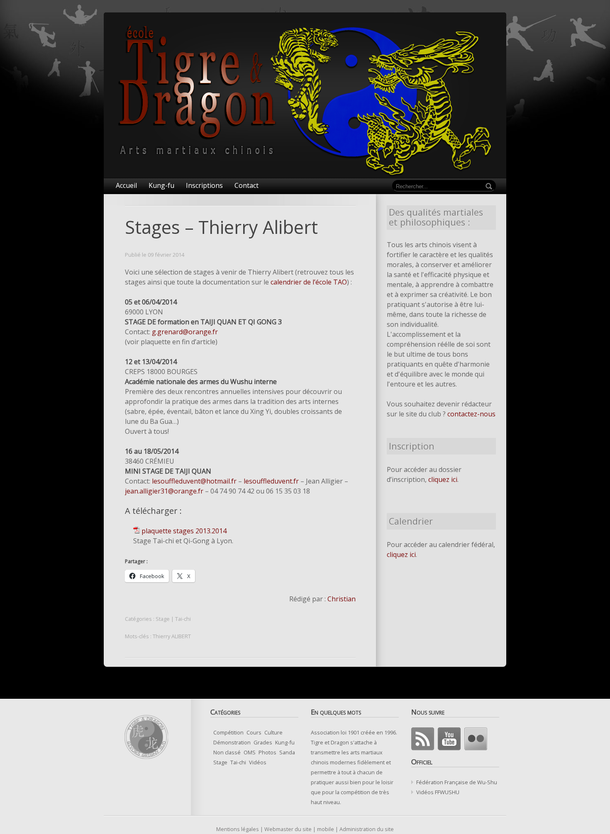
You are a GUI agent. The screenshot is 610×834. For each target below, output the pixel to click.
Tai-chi (183, 618)
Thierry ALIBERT (172, 636)
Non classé (227, 752)
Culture (273, 732)
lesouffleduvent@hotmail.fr (194, 481)
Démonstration (232, 742)
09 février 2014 (166, 254)
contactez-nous (471, 413)
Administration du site (366, 829)
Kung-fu (285, 742)
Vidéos (257, 762)
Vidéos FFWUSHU (437, 792)
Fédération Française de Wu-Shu (456, 782)
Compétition (228, 732)
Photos (267, 752)
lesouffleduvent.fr (271, 481)
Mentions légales (237, 829)
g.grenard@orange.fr (185, 331)
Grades (263, 742)
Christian (341, 598)
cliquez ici (442, 479)
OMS (250, 752)
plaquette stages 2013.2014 (184, 530)
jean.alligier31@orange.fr (164, 491)
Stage (163, 618)
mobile (325, 829)
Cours (253, 732)
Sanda (287, 752)
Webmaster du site (288, 829)
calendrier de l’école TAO (309, 282)
